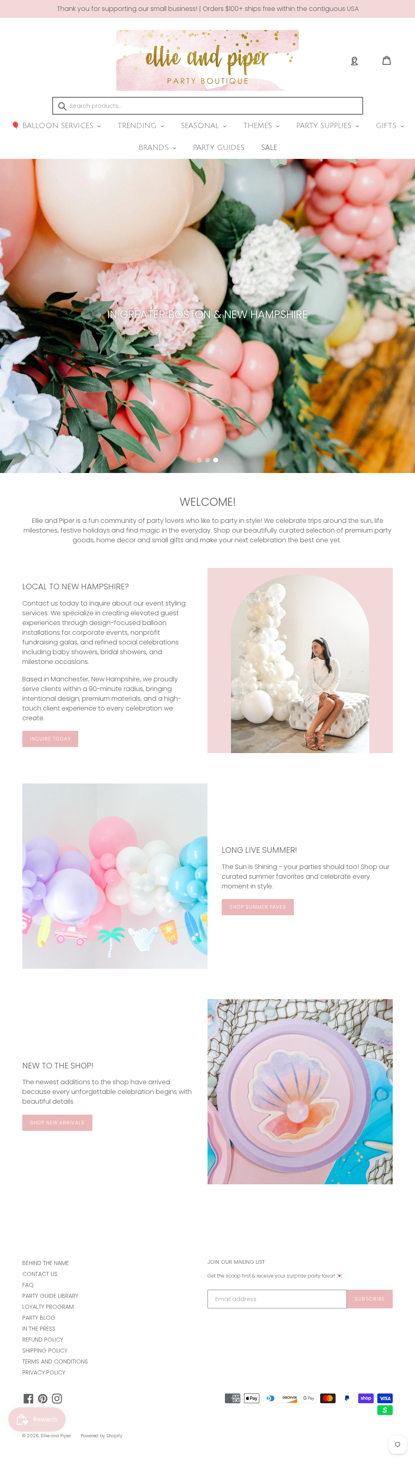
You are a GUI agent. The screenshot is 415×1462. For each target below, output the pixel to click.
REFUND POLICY (42, 1340)
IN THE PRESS (39, 1329)
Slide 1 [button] (199, 460)
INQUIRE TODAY (50, 738)
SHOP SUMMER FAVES (257, 906)
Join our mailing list (236, 1262)
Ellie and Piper (56, 1435)
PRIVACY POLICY (43, 1372)
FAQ (28, 1285)
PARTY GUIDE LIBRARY (50, 1296)
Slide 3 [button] (215, 460)
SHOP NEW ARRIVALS (57, 1122)
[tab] (199, 460)
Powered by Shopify (101, 1435)
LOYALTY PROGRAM (48, 1307)
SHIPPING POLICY (44, 1350)
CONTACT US (40, 1274)
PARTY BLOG (39, 1318)
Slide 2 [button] (207, 460)
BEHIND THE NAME (45, 1263)
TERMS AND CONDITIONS (55, 1361)
